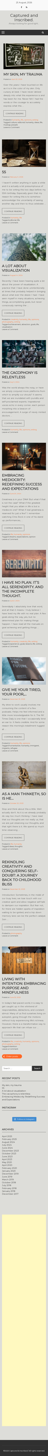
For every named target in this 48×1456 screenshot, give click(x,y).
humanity (16, 120)
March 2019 (8, 1179)
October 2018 (9, 1182)
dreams (12, 537)
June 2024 (7, 1148)
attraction (26, 324)
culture (14, 122)
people (14, 125)
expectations (22, 537)
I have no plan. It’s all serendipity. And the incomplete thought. (22, 589)
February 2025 (9, 1139)
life (22, 120)
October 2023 (9, 1153)
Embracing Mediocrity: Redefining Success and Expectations (22, 482)
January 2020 (9, 1171)
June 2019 (7, 1176)
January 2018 (8, 1191)
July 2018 (6, 1185)
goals (33, 324)
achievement (15, 324)
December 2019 (10, 1173)
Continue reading (16, 114)
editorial (21, 122)
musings (7, 125)
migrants (5, 748)
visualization (7, 327)
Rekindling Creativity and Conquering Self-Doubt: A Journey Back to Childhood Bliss (21, 873)
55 (4, 172)
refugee (13, 748)
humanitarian (15, 745)
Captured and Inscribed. (24, 17)
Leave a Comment (11, 127)
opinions (27, 120)
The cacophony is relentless (19, 374)
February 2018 (9, 1188)
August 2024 (8, 1142)
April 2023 (7, 1159)
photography (7, 322)
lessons (29, 644)
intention (13, 1046)
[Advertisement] (24, 1320)
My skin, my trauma (22, 74)
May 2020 (7, 1162)
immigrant (34, 745)
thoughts (18, 846)
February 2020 (9, 1168)
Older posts (12, 1056)
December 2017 (10, 1194)
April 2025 (7, 1136)
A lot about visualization (16, 268)
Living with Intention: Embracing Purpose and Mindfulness (24, 986)
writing (35, 120)
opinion (32, 537)
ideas (36, 122)
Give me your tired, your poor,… (21, 692)
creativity (15, 319)
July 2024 (7, 1145)
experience (14, 644)
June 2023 (7, 1156)
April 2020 (7, 1165)
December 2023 (10, 1150)
